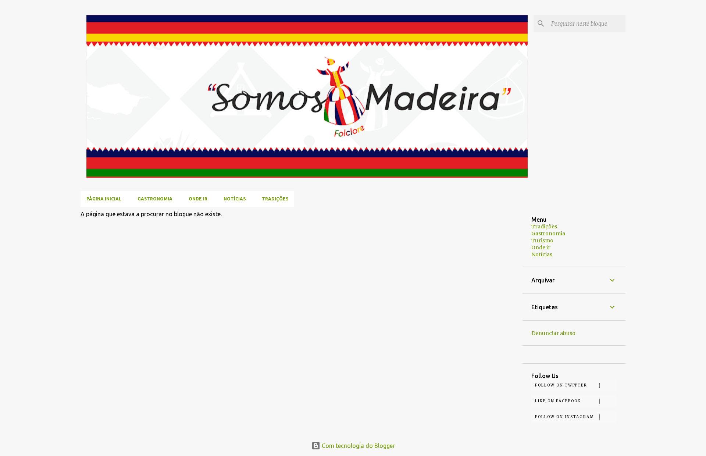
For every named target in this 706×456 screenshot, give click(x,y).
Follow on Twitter (561, 385)
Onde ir (198, 198)
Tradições (275, 198)
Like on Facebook (558, 401)
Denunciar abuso (553, 333)
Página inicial (103, 198)
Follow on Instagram (564, 416)
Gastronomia (155, 198)
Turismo (542, 240)
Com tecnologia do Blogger (357, 445)
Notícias (235, 198)
